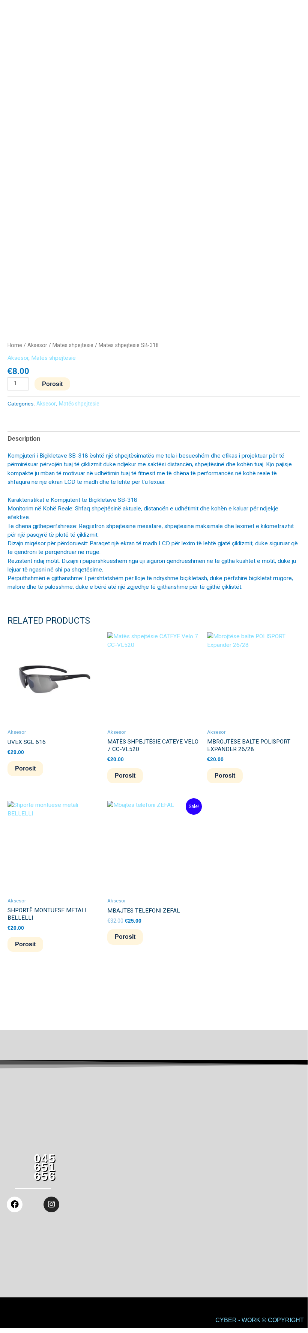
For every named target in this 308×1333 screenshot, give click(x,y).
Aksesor (37, 345)
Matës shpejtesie (73, 345)
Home (15, 345)
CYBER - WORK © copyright (259, 1320)
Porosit (52, 384)
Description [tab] (24, 438)
